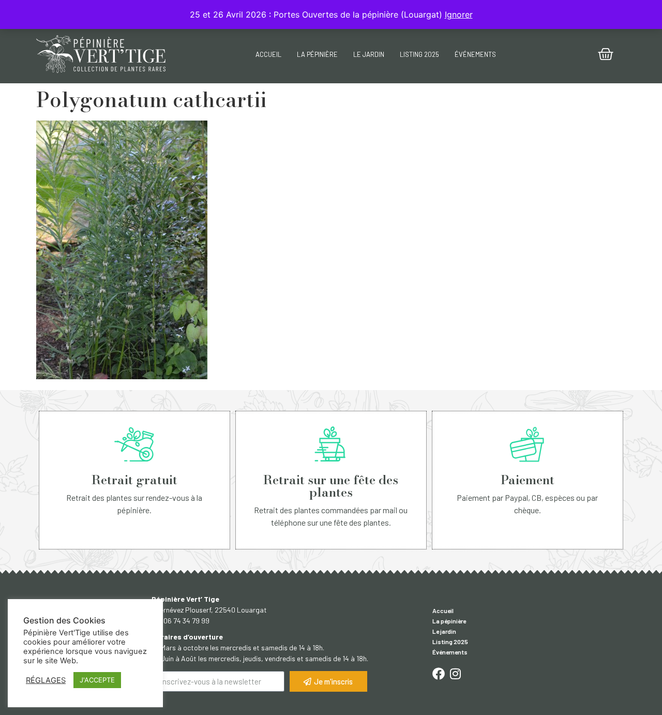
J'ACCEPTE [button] (97, 680)
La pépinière (317, 54)
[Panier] (605, 54)
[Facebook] (438, 673)
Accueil (268, 54)
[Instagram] (455, 673)
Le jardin (368, 54)
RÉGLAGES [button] (46, 680)
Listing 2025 (419, 54)
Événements (475, 54)
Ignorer (459, 14)
